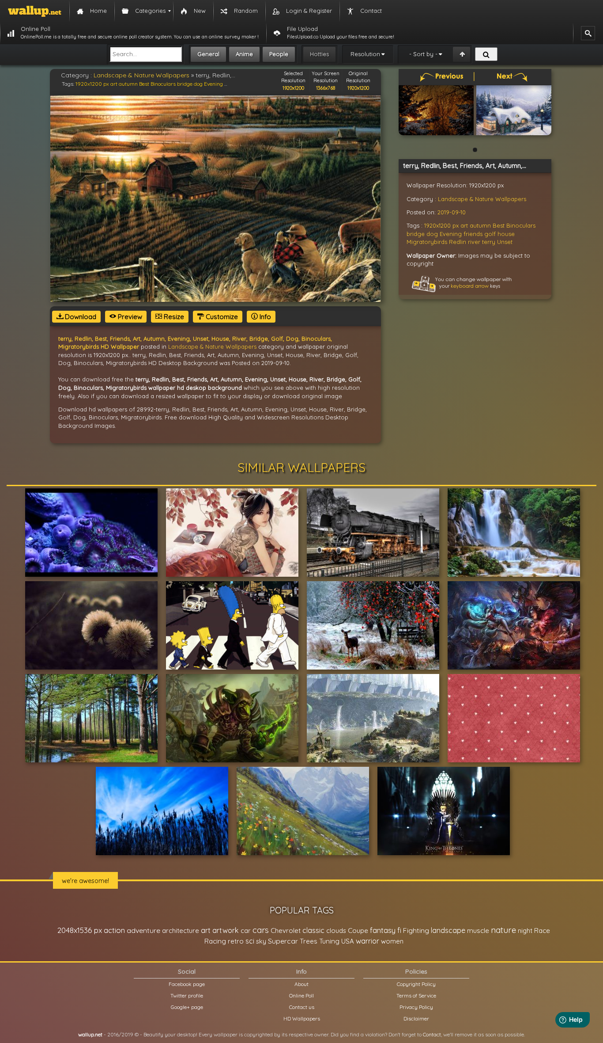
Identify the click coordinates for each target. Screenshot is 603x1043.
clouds (336, 930)
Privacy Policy (416, 1007)
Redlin (457, 241)
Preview (129, 316)
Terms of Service (416, 995)
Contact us (301, 1007)
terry (488, 241)
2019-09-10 (451, 212)
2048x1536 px (79, 930)
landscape (448, 930)
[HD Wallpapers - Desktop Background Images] (34, 11)
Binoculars (163, 83)
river (474, 241)
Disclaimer (416, 1018)
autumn (128, 83)
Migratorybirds (427, 241)
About (301, 984)
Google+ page (187, 1007)
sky (261, 941)
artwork (225, 930)
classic (313, 930)
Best (144, 83)
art (113, 83)
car (246, 930)
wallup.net (90, 1034)
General (208, 53)
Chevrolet (286, 930)
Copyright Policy (416, 984)
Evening (213, 83)
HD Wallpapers (301, 1018)
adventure (143, 930)
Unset (505, 241)
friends (473, 233)
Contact (432, 1034)
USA (347, 941)
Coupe (358, 930)
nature (503, 930)
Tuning (329, 941)
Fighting (416, 930)
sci (249, 940)
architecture (180, 930)
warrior (367, 940)
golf (490, 233)
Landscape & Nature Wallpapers (141, 75)
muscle (478, 930)
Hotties (319, 53)
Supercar (283, 940)
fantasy (383, 930)
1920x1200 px (92, 83)
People (278, 53)
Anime (244, 53)
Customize (221, 316)
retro (236, 941)
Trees (308, 941)
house (506, 233)
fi (399, 930)
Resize (173, 316)
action (114, 930)
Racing (215, 941)
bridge (184, 83)
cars (261, 930)
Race (542, 930)
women (392, 941)
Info (264, 316)
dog (198, 83)
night (525, 930)
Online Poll (301, 995)
